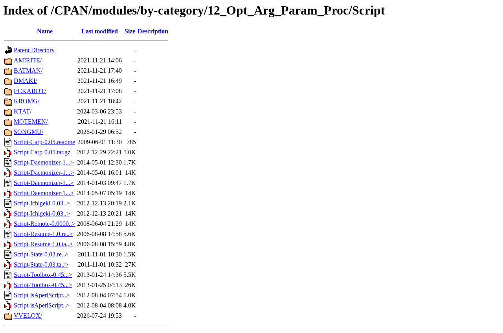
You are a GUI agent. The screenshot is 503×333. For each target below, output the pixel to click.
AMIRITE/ (28, 60)
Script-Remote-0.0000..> (44, 223)
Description (153, 31)
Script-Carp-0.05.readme (44, 142)
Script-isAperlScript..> (42, 295)
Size (130, 31)
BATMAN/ (28, 70)
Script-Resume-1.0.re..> (43, 234)
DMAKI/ (25, 80)
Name (45, 31)
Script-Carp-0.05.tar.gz (42, 152)
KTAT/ (22, 111)
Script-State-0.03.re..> (41, 254)
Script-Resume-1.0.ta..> (43, 244)
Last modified (99, 31)
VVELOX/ (28, 315)
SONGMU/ (28, 131)
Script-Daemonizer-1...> (44, 162)
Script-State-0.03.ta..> (41, 264)
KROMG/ (26, 101)
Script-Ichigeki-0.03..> (42, 203)
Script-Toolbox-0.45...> (43, 274)
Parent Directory (34, 50)
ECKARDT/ (30, 91)
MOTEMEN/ (31, 121)
